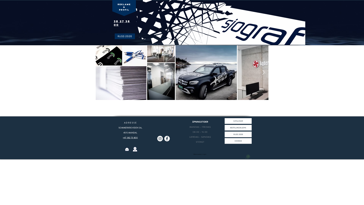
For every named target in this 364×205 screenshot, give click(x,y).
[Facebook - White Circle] (167, 138)
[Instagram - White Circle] (160, 138)
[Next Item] (263, 72)
